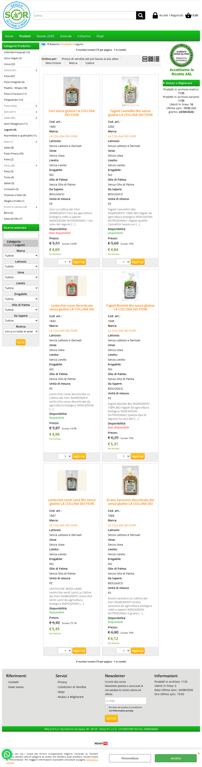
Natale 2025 (45, 36)
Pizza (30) (9, 165)
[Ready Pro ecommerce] (101, 743)
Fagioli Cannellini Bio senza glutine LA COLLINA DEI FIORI (130, 113)
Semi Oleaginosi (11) (15, 123)
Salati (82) (9, 118)
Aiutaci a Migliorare (71, 697)
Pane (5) (8, 171)
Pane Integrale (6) (14, 82)
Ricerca (21, 326)
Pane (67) (9, 76)
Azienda (66, 36)
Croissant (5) (11, 189)
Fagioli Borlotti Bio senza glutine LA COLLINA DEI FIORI (130, 307)
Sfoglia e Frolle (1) (14, 201)
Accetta (176, 758)
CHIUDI (198, 753)
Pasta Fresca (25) (13, 153)
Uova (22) (9, 64)
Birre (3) (8, 212)
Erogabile (20, 294)
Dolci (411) (10, 111)
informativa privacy (123, 710)
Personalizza (130, 758)
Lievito (20, 283)
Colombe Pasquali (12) (17, 52)
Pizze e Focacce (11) (15, 94)
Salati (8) (9, 147)
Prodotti (25, 36)
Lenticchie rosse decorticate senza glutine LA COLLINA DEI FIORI (71, 309)
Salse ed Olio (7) (13, 218)
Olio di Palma (21, 305)
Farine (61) (10, 70)
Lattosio (20, 261)
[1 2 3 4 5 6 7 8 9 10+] (65, 262)
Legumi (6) (10, 129)
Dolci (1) (8, 141)
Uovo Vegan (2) (13, 58)
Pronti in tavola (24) (15, 207)
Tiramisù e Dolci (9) (15, 195)
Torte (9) (9, 177)
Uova (20, 272)
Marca (21, 251)
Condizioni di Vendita (72, 687)
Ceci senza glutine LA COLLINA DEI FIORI (72, 113)
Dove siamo (15, 687)
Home (9, 36)
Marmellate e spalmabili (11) (20, 135)
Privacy (62, 682)
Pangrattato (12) (13, 99)
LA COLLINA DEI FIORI (63, 136)
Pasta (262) (10, 106)
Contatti (13, 682)
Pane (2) (8, 159)
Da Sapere (21, 316)
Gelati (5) (9, 183)
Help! (100, 36)
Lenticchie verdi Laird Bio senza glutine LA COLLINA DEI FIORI (71, 502)
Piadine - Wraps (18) (15, 88)
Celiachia (84, 36)
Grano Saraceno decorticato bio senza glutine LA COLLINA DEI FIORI (130, 504)
